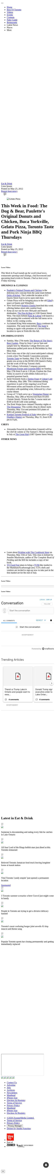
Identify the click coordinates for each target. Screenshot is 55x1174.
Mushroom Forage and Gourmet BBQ (24, 368)
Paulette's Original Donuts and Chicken (24, 290)
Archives (11, 1090)
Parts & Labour (34, 316)
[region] (27, 624)
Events (10, 15)
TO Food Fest (13, 565)
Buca (39, 323)
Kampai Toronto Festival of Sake (21, 414)
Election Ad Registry (16, 1100)
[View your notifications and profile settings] (51, 620)
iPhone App (12, 1098)
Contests (10, 17)
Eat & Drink (6, 183)
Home (9, 7)
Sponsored (6, 885)
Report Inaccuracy (9, 191)
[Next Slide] (51, 683)
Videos (10, 12)
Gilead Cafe (47, 379)
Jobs (9, 1087)
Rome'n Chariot (28, 305)
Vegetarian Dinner (41, 394)
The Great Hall (22, 434)
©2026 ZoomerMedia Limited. (20, 1118)
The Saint (42, 326)
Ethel (49, 300)
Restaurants (12, 22)
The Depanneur (14, 407)
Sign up (49, 599)
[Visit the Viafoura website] (48, 648)
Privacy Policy (13, 1105)
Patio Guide (12, 20)
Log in (42, 599)
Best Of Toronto (14, 9)
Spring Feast (33, 379)
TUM (36, 565)
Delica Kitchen (13, 295)
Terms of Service (14, 1103)
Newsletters (12, 1093)
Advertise (11, 1085)
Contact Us (12, 1082)
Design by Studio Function (19, 1128)
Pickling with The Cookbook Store (33, 552)
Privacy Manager (15, 1126)
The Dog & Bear (25, 313)
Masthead (11, 1095)
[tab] (9, 620)
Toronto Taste (13, 358)
